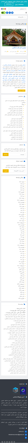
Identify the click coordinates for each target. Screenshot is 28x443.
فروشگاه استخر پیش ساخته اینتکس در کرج (16, 327)
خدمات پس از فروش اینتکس (19, 357)
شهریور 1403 (21, 192)
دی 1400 (22, 253)
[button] (12, 13)
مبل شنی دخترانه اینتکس (9, 361)
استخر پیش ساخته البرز (20, 323)
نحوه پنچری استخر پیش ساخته (18, 343)
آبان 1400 (22, 257)
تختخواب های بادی (8, 74)
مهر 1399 (22, 280)
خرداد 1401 (22, 243)
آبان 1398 (22, 296)
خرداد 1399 (21, 282)
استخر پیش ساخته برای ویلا (19, 317)
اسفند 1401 (22, 227)
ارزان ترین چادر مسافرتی (10, 319)
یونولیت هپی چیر (21, 335)
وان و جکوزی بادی (13, 78)
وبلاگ (5, 51)
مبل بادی (10, 76)
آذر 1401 (22, 233)
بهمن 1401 (22, 229)
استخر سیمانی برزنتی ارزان (9, 329)
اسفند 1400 (21, 249)
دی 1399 (22, 274)
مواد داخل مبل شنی (13, 337)
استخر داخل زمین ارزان (20, 333)
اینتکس (23, 65)
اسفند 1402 (21, 204)
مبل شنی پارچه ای (21, 339)
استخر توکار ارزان (21, 331)
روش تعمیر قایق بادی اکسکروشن (18, 353)
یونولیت (9, 333)
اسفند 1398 (21, 288)
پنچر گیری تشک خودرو (20, 347)
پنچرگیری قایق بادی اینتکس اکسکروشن (17, 355)
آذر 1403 (22, 190)
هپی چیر (13, 70)
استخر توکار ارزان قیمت (20, 329)
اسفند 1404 (21, 182)
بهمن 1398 (21, 290)
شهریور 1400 (21, 262)
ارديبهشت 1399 (20, 284)
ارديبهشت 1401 (21, 245)
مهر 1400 (22, 260)
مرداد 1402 (22, 217)
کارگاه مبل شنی (20, 312)
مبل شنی (8, 70)
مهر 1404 (22, 186)
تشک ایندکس (22, 373)
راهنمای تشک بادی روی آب (16, 106)
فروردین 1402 (21, 225)
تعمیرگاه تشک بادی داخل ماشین (18, 349)
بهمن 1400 (22, 251)
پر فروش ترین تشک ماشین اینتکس (17, 365)
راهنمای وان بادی (21, 314)
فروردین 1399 (21, 286)
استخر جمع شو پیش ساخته (19, 359)
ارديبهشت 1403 (20, 200)
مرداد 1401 (22, 241)
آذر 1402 (22, 210)
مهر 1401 (22, 237)
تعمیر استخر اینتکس (12, 339)
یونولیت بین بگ (13, 335)
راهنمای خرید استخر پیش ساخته (14, 125)
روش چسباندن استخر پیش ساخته (18, 345)
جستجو (5, 154)
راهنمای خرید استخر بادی (16, 121)
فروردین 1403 (21, 202)
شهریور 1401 (21, 239)
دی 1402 (22, 208)
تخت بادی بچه (20, 308)
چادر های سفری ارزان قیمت (19, 321)
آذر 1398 (22, 294)
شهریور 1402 (21, 215)
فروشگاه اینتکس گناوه (20, 371)
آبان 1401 (22, 235)
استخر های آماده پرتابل (8, 359)
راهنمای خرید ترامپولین (16, 137)
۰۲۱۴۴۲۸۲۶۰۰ (9, 4)
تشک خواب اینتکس (14, 373)
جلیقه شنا (10, 80)
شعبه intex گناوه (11, 371)
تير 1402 (22, 219)
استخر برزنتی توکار (13, 331)
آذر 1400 (22, 255)
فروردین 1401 (21, 247)
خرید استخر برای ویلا (20, 319)
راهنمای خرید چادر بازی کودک (15, 109)
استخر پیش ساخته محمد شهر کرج (18, 325)
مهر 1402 (22, 212)
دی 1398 (22, 292)
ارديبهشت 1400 (20, 266)
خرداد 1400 (22, 264)
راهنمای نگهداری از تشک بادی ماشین (17, 369)
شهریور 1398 (21, 298)
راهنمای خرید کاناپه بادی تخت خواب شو (12, 131)
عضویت (5, 171)
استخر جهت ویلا (9, 317)
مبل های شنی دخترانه (20, 361)
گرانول (13, 333)
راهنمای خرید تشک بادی (16, 139)
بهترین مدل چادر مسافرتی (19, 48)
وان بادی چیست (11, 312)
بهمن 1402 (22, 206)
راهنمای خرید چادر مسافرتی (20, 53)
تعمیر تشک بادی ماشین (9, 347)
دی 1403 (22, 188)
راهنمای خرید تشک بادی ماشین (14, 113)
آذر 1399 (22, 276)
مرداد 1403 (21, 194)
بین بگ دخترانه (13, 363)
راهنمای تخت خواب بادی (16, 123)
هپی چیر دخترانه (21, 363)
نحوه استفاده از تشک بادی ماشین (18, 367)
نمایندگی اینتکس (7, 65)
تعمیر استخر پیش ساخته (20, 341)
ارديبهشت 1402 (20, 223)
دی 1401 (22, 231)
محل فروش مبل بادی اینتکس (11, 314)
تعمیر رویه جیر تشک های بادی (18, 351)
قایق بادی (15, 76)
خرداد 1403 (21, 198)
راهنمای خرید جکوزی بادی (16, 111)
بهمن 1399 (21, 272)
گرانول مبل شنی (21, 337)
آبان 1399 (22, 278)
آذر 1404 (22, 184)
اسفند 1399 (21, 270)
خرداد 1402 (21, 221)
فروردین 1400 (21, 268)
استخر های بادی (21, 76)
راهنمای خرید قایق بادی (16, 133)
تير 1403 (22, 196)
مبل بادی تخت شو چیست (17, 310)
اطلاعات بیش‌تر (21, 90)
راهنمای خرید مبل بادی (16, 119)
